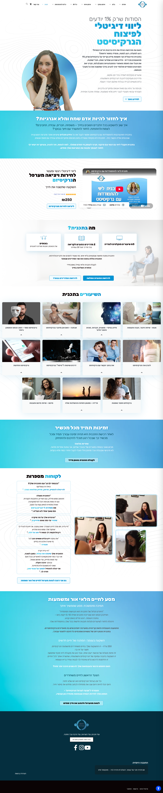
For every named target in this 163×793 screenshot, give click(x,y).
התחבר (129, 789)
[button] (27, 4)
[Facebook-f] (75, 747)
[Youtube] (87, 747)
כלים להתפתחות (60, 4)
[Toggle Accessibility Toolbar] (158, 788)
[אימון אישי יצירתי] (142, 4)
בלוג (113, 4)
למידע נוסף (133, 99)
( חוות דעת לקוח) (59, 194)
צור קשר (36, 4)
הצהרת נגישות (20, 773)
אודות (124, 4)
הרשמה (135, 789)
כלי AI (75, 4)
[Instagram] (81, 747)
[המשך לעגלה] (30, 4)
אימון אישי (87, 4)
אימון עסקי (101, 4)
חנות (46, 4)
